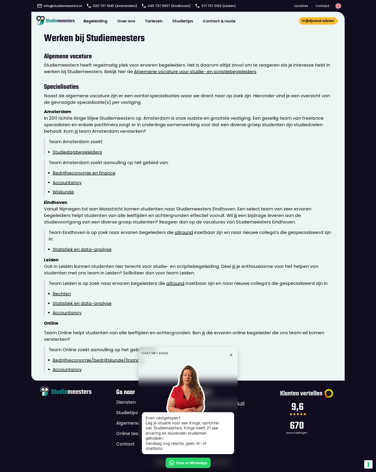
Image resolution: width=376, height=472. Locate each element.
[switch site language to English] (338, 6)
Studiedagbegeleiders (77, 152)
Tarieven (154, 21)
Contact (322, 6)
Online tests (129, 433)
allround (184, 232)
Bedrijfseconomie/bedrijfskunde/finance (97, 360)
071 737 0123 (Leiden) (218, 6)
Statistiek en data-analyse (82, 249)
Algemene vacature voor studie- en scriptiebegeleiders (195, 72)
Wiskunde (63, 192)
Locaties (301, 6)
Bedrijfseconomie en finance (84, 173)
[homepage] (55, 20)
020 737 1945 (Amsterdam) (115, 6)
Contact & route (219, 21)
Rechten (62, 294)
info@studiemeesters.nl (63, 6)
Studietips (182, 21)
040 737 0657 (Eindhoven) (169, 6)
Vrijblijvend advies (318, 20)
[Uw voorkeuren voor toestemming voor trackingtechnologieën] (368, 464)
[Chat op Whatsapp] (188, 463)
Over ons (126, 21)
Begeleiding (95, 21)
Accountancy (67, 183)
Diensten (126, 402)
